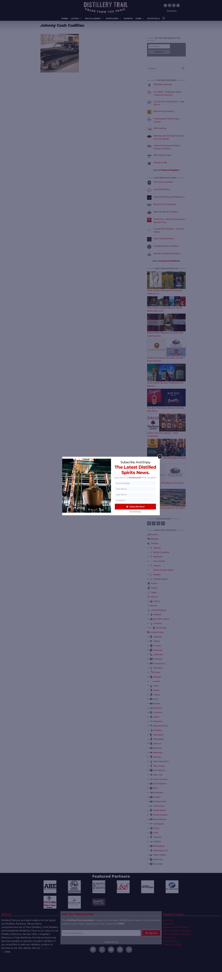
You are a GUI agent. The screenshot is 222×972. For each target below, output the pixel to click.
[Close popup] (160, 457)
